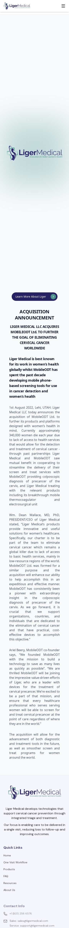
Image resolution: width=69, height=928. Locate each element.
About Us (9, 886)
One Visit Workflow (15, 859)
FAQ (5, 872)
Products (9, 866)
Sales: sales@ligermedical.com (29, 912)
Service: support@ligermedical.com (32, 917)
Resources (9, 879)
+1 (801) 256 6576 (21, 905)
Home (7, 852)
